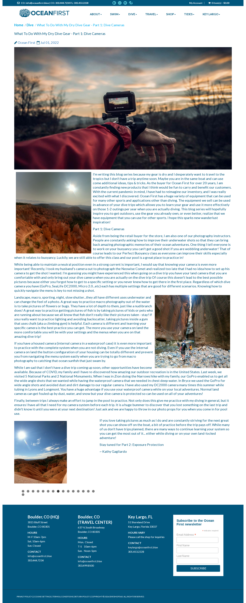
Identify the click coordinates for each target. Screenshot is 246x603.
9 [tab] (63, 518)
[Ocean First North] (44, 13)
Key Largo (210, 14)
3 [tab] (33, 518)
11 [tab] (73, 518)
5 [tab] (43, 518)
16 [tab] (23, 521)
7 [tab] (53, 518)
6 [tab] (48, 518)
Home (18, 25)
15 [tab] (93, 518)
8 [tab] (58, 518)
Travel (150, 14)
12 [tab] (78, 518)
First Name (183, 572)
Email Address (186, 561)
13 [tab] (83, 518)
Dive (131, 14)
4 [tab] (38, 518)
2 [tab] (28, 518)
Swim (114, 14)
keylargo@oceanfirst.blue (143, 573)
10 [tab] (68, 518)
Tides (188, 14)
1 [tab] (23, 518)
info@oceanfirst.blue (37, 3)
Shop (170, 14)
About (95, 14)
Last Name (183, 582)
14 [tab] (88, 518)
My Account (195, 3)
